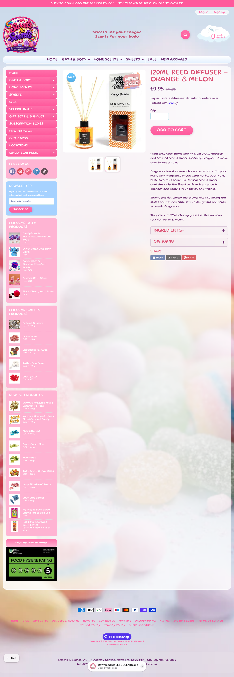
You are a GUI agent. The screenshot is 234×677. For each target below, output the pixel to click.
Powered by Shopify (117, 645)
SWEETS (135, 60)
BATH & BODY (76, 60)
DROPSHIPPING (145, 621)
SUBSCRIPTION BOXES (26, 123)
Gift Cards (40, 621)
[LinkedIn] (36, 171)
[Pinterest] (20, 171)
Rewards (89, 621)
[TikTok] (44, 171)
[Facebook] (12, 171)
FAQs (25, 621)
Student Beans (184, 621)
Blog (14, 621)
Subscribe (20, 209)
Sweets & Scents (116, 641)
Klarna (165, 621)
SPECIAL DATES (33, 110)
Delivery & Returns (65, 621)
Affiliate (125, 621)
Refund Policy (90, 625)
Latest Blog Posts (33, 154)
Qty (153, 110)
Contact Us (107, 621)
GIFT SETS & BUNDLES (33, 117)
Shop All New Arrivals (31, 543)
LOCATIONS (18, 145)
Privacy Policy (114, 625)
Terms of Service (210, 621)
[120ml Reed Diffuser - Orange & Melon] (95, 164)
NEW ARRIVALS (174, 59)
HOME (52, 59)
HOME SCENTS (108, 60)
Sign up (219, 12)
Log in (203, 12)
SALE (152, 59)
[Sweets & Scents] (21, 34)
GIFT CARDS (18, 138)
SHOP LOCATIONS (141, 625)
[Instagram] (28, 171)
